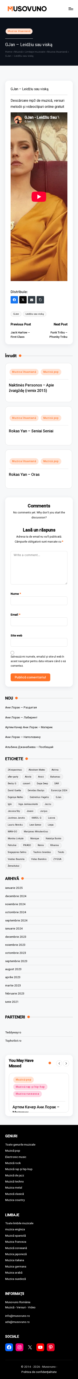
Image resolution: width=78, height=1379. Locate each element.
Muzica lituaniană (19, 31)
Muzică (18, 51)
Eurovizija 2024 (59, 790)
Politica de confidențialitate (39, 1372)
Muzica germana (15, 1266)
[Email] (31, 299)
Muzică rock (13, 1163)
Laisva (51, 817)
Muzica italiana (14, 1260)
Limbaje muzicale (35, 51)
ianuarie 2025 (14, 887)
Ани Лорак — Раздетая (21, 707)
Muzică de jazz (14, 1175)
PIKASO (27, 845)
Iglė (10, 804)
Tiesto (61, 852)
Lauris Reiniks (15, 824)
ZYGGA (57, 859)
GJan (16, 314)
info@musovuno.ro (17, 1315)
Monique (34, 838)
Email (15, 614)
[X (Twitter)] (23, 299)
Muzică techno (14, 1181)
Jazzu (48, 804)
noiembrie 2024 (15, 904)
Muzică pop (51, 371)
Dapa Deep (42, 783)
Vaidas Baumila (16, 859)
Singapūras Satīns (17, 852)
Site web (16, 635)
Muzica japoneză (16, 1254)
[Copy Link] (40, 299)
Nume (16, 593)
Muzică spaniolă (15, 1235)
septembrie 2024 (16, 920)
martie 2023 (13, 985)
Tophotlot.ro (13, 1040)
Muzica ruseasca (27, 1093)
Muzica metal (13, 1187)
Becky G (12, 783)
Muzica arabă (13, 1272)
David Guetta (14, 790)
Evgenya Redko (15, 797)
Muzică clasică (14, 1194)
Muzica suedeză (15, 1279)
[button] (59, 1063)
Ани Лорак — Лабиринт (21, 717)
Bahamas (55, 776)
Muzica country (15, 1200)
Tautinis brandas (42, 852)
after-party (13, 776)
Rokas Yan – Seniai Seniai (31, 431)
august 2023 (13, 969)
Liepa (51, 824)
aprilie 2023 (13, 977)
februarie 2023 (14, 993)
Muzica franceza (15, 1241)
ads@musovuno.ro (17, 1322)
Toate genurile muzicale (20, 1144)
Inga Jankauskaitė (28, 804)
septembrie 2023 (16, 961)
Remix (41, 845)
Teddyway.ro (13, 1032)
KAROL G (36, 817)
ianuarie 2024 (14, 928)
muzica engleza (15, 1229)
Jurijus (43, 811)
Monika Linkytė (16, 838)
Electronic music (15, 1157)
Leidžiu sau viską (35, 314)
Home (8, 51)
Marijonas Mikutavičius (36, 831)
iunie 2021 (12, 1001)
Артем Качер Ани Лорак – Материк (29, 727)
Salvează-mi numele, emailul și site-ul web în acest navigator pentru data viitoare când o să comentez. (38, 661)
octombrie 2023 (15, 952)
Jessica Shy (14, 811)
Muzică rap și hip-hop (30, 1086)
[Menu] (70, 8)
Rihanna (54, 845)
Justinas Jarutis (16, 817)
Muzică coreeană (16, 1248)
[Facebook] (14, 299)
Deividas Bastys (36, 790)
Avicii (41, 776)
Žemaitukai (13, 865)
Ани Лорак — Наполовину (23, 737)
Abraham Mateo (37, 769)
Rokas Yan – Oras (24, 474)
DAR (56, 783)
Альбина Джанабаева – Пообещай (29, 747)
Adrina (55, 769)
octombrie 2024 (15, 912)
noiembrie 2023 (15, 944)
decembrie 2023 (15, 936)
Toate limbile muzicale (19, 1223)
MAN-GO (12, 831)
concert (26, 783)
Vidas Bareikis (39, 859)
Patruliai (12, 845)
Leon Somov (35, 824)
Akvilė (28, 776)
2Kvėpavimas (15, 769)
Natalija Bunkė (53, 838)
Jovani (30, 811)
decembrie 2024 (15, 896)
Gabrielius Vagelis (39, 797)
